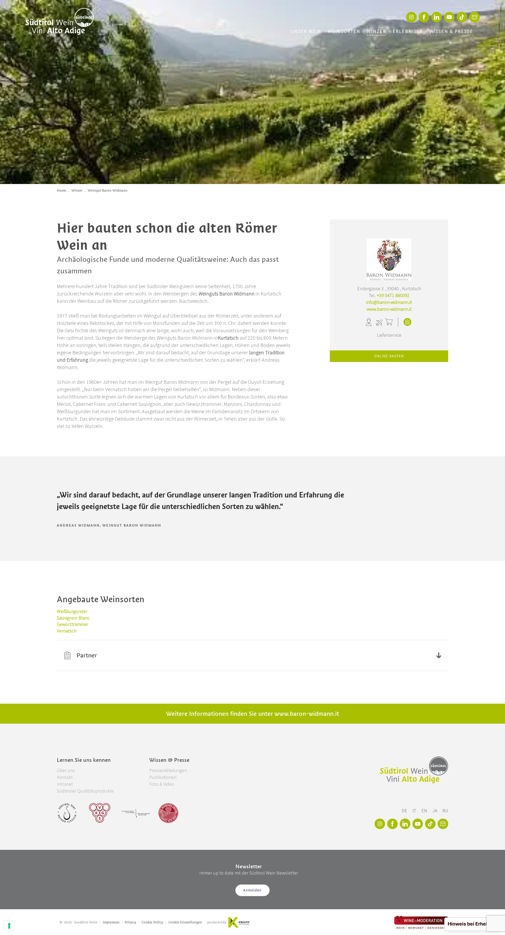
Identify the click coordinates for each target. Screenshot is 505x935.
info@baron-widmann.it (389, 302)
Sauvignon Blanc (73, 618)
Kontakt (65, 777)
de (405, 811)
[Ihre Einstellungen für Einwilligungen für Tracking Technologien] (9, 926)
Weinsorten (344, 31)
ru (445, 811)
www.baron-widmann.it (389, 309)
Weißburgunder (72, 611)
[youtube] (449, 17)
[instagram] (411, 17)
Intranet (65, 784)
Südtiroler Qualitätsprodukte (85, 791)
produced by (216, 922)
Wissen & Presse (451, 31)
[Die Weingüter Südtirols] (136, 813)
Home (61, 190)
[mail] (474, 17)
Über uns (66, 770)
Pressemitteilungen (168, 770)
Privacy (130, 922)
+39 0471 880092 (393, 295)
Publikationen (162, 777)
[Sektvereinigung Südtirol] (67, 813)
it (414, 811)
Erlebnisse (408, 31)
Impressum (111, 922)
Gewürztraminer (72, 624)
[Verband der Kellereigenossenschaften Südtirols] (100, 813)
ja (435, 811)
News (391, 17)
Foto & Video (161, 784)
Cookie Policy (152, 922)
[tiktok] (462, 17)
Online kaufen (389, 356)
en (424, 811)
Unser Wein (305, 31)
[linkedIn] (436, 17)
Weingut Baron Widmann (108, 190)
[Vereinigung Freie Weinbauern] (168, 813)
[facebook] (424, 17)
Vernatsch (67, 631)
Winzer (376, 31)
